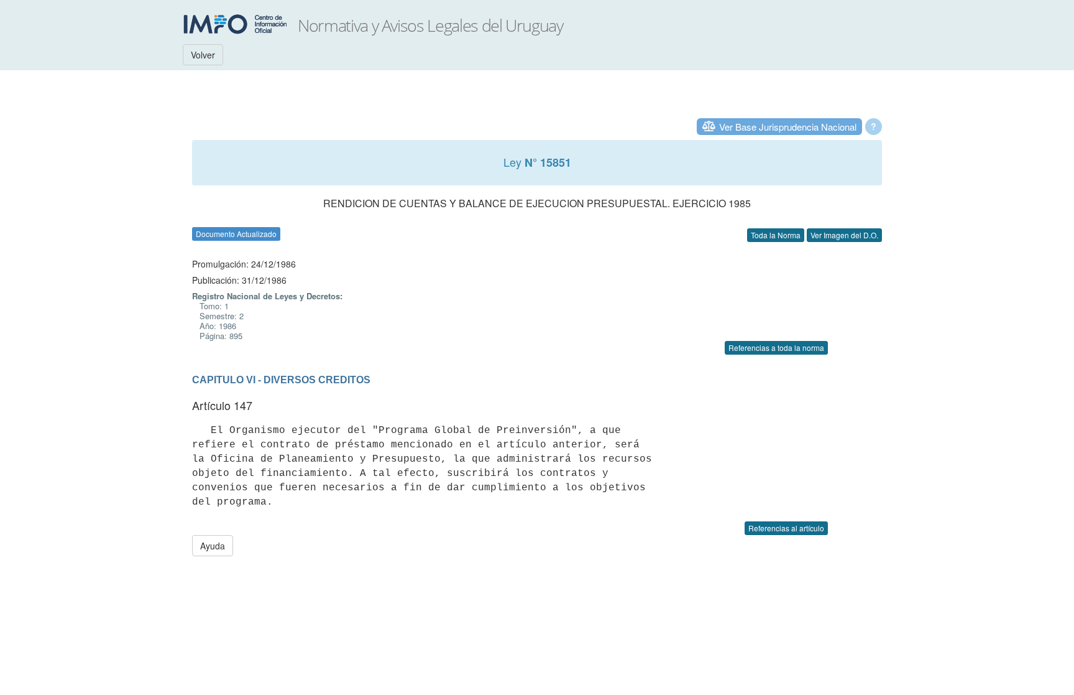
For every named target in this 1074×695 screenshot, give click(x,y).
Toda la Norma (776, 235)
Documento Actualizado (236, 233)
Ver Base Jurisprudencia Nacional (787, 126)
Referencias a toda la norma (776, 347)
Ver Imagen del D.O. (844, 235)
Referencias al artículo (786, 528)
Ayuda (212, 545)
